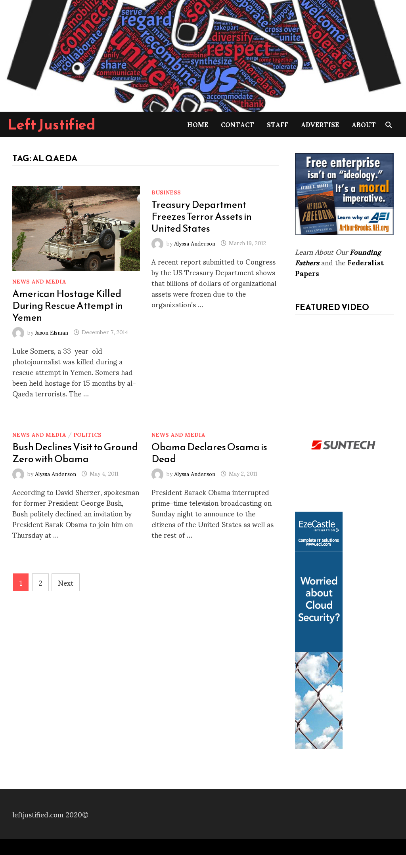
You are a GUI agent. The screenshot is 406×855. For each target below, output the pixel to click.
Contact (237, 124)
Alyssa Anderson (194, 242)
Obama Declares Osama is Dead (209, 452)
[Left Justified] (203, 54)
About (364, 124)
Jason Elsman (51, 332)
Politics (87, 434)
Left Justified (52, 124)
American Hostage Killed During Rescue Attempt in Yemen (67, 305)
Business (166, 192)
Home (197, 124)
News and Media (39, 281)
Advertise (320, 124)
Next (65, 582)
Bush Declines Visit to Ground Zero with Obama (75, 452)
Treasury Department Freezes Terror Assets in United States (201, 216)
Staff (277, 124)
